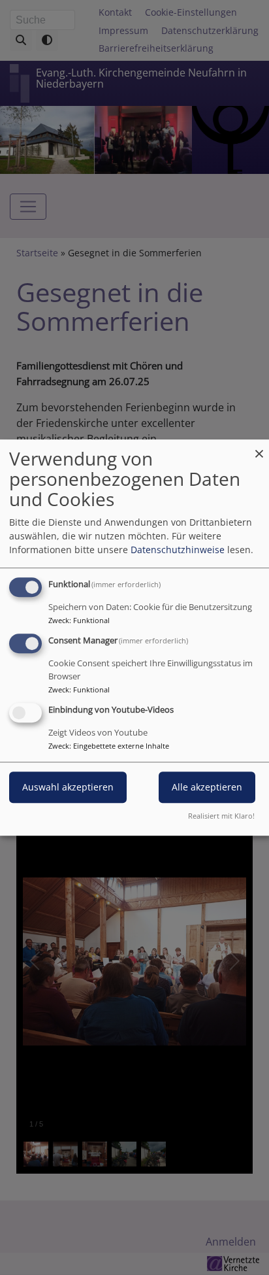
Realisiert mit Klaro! (221, 816)
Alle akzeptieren (207, 787)
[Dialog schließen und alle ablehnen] (259, 447)
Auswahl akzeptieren (68, 787)
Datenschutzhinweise (178, 549)
